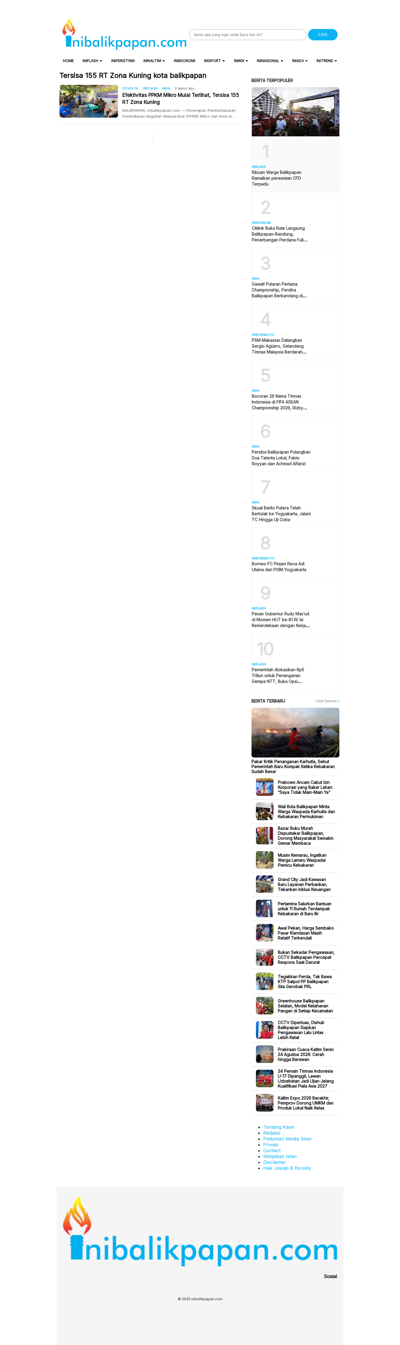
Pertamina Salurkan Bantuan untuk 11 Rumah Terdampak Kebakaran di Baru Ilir (304, 908)
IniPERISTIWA (123, 61)
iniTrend (325, 61)
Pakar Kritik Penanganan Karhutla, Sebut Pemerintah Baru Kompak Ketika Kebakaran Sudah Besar (293, 766)
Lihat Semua (327, 701)
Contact (272, 1150)
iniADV (298, 61)
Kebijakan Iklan (280, 1156)
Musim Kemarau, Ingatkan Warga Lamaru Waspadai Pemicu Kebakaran (302, 860)
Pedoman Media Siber (287, 1139)
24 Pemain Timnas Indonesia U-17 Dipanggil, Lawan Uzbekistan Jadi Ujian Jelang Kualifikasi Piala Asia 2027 (306, 1078)
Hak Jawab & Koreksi (287, 1168)
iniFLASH (90, 61)
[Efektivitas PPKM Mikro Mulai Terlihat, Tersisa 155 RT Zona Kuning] (90, 101)
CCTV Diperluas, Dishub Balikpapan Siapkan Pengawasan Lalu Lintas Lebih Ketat (301, 1030)
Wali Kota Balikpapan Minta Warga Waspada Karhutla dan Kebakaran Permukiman (306, 811)
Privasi (270, 1145)
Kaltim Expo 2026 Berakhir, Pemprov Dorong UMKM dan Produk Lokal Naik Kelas (306, 1102)
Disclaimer (274, 1162)
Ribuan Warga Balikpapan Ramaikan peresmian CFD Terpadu (276, 178)
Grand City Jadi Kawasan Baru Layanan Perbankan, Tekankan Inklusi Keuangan (304, 884)
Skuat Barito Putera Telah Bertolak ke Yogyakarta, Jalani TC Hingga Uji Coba (281, 513)
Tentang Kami (278, 1127)
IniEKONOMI (184, 61)
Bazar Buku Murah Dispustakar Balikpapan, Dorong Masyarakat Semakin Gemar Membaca (306, 836)
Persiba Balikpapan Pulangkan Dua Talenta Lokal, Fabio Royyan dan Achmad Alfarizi (281, 457)
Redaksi (271, 1133)
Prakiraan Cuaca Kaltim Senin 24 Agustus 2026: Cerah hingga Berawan (306, 1054)
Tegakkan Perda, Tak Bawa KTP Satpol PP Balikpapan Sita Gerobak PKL (305, 981)
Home (68, 61)
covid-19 (130, 88)
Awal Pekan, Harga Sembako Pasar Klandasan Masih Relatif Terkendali (306, 932)
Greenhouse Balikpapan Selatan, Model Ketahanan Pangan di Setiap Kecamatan (305, 1005)
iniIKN (239, 61)
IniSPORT (212, 61)
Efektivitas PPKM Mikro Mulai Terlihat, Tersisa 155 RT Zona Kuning (180, 98)
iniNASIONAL (268, 61)
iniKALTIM (152, 61)
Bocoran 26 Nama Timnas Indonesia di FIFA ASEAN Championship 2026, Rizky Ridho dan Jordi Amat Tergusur (277, 408)
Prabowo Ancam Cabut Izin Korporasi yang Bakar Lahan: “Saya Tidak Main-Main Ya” (305, 787)
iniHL (166, 88)
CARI (322, 34)
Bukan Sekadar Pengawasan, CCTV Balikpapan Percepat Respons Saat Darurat (306, 957)
